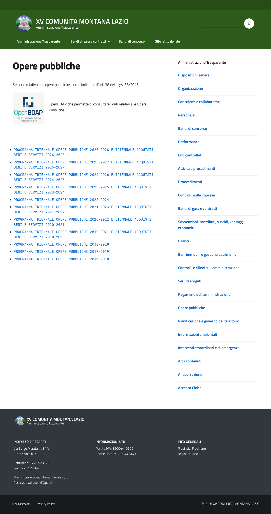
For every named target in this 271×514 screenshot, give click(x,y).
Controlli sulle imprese (196, 195)
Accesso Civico (190, 388)
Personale (186, 115)
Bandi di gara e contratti (88, 41)
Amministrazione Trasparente (38, 41)
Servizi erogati (189, 281)
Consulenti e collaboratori (199, 102)
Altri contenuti (189, 361)
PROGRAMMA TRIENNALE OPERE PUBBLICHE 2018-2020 (61, 244)
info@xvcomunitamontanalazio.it (44, 477)
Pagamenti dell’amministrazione (204, 294)
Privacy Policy (46, 503)
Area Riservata (20, 503)
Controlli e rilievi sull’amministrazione (208, 268)
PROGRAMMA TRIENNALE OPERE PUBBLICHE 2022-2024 (61, 199)
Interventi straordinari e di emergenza (208, 348)
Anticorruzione (190, 374)
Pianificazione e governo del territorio (208, 321)
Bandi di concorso (132, 41)
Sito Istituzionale (167, 41)
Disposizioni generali (195, 75)
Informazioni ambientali (197, 334)
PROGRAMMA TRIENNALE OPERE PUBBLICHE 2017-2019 (61, 251)
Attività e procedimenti (196, 168)
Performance (188, 142)
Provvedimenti (190, 182)
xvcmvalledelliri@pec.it (36, 482)
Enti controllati (190, 155)
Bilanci (183, 241)
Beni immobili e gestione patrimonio (207, 254)
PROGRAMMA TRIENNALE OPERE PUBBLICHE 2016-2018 (61, 259)
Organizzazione (190, 88)
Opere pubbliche (191, 308)
